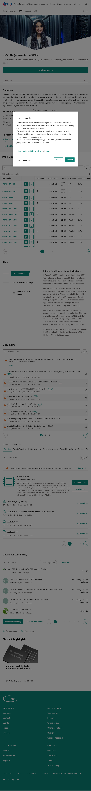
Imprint (48, 151)
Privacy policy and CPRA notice (28, 151)
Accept (70, 159)
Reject (58, 159)
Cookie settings (23, 160)
